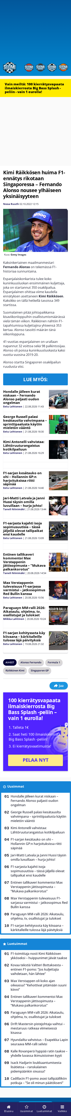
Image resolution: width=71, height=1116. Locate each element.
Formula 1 (54, 662)
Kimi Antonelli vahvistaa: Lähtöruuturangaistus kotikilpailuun (23, 445)
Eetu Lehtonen (12, 406)
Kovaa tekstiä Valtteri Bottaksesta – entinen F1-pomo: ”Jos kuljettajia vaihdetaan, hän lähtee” (37, 969)
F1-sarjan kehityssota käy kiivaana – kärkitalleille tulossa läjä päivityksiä (24, 636)
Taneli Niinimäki (14, 509)
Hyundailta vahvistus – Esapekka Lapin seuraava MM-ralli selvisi (39, 1042)
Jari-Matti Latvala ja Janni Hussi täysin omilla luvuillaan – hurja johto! (24, 502)
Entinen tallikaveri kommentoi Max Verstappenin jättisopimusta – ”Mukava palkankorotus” (24, 561)
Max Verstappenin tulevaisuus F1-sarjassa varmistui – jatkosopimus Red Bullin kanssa (24, 588)
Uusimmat (15, 786)
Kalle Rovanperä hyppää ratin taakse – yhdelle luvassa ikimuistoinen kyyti (39, 1053)
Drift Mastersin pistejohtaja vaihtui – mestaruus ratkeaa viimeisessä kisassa (38, 1028)
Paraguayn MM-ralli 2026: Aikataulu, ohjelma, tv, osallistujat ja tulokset (24, 611)
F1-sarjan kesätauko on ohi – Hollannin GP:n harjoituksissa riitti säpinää (22, 478)
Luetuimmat (17, 944)
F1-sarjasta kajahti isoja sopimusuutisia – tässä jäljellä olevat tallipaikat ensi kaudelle (23, 528)
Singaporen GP (40, 670)
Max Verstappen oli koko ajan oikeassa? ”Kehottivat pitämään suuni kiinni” (38, 985)
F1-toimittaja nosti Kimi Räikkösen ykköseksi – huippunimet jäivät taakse (39, 955)
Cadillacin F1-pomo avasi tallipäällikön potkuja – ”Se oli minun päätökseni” (39, 1080)
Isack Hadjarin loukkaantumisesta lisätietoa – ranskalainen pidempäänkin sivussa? (36, 1067)
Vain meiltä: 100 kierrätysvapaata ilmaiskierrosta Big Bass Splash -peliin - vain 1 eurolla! (34, 88)
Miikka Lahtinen (13, 619)
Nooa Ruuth (11, 204)
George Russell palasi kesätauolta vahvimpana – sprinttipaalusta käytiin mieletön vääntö (25, 422)
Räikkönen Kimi (15, 670)
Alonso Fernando (31, 662)
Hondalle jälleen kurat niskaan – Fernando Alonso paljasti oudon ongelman (21, 397)
